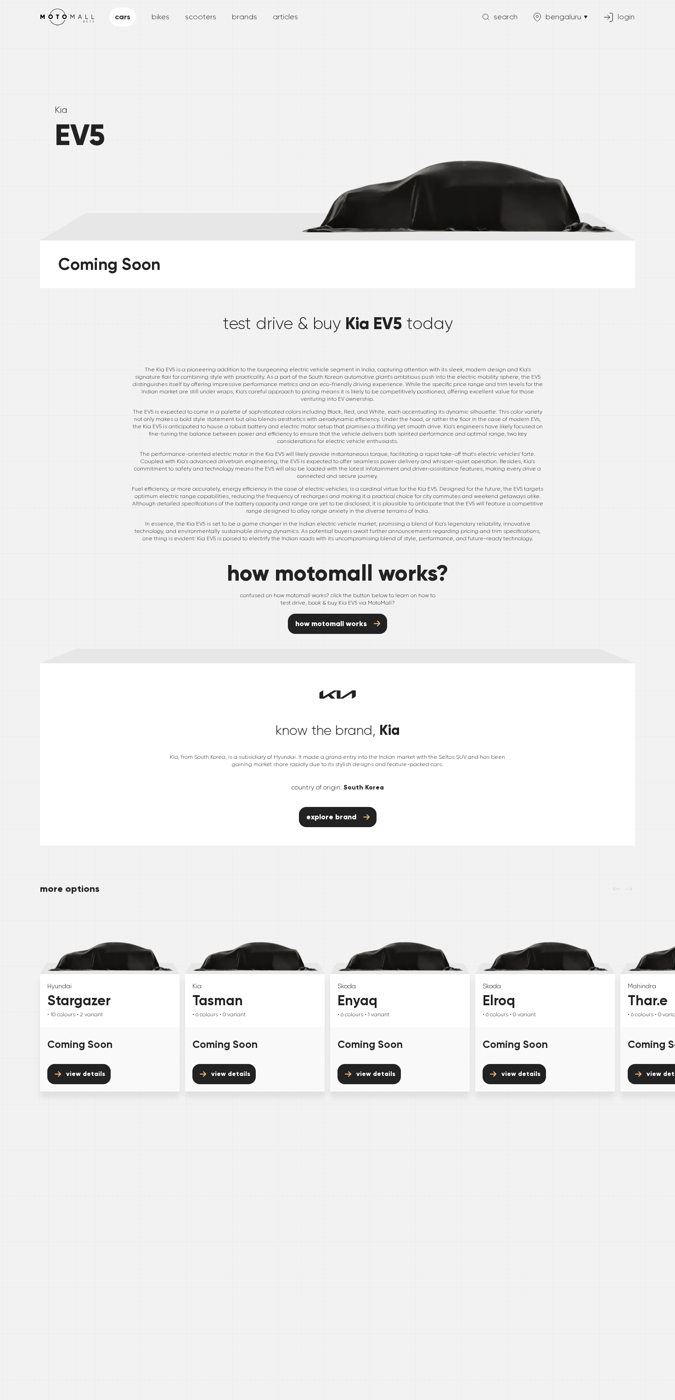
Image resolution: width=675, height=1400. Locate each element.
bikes (160, 16)
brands (244, 16)
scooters (200, 16)
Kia (61, 110)
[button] (499, 17)
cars (122, 16)
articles (285, 16)
